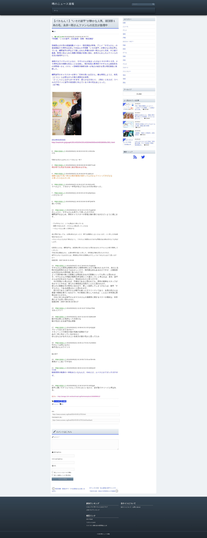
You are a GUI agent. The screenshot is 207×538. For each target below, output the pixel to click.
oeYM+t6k (91, 359)
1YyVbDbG (92, 343)
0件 (55, 31)
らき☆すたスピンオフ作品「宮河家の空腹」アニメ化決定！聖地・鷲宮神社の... (145, 143)
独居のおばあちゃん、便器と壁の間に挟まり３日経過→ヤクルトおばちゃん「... (145, 116)
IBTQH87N (91, 201)
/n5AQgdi (91, 385)
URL (55, 466)
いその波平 (57, 401)
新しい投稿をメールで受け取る (62, 475)
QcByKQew (91, 193)
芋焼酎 (64, 401)
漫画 (124, 34)
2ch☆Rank (89, 519)
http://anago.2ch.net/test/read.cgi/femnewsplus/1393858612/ (79, 396)
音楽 (124, 60)
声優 (124, 37)
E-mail (55, 459)
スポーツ (125, 67)
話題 (124, 23)
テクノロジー (127, 71)
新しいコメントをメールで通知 (62, 472)
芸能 (124, 56)
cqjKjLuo (91, 173)
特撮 (124, 45)
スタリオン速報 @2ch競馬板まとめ (96, 525)
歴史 (124, 82)
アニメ (125, 30)
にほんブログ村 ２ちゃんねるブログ (97, 507)
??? (87, 36)
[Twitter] (143, 156)
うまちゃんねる (91, 522)
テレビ (125, 64)
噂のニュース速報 (63, 3)
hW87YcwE (91, 165)
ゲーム (125, 52)
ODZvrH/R (91, 184)
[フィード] (135, 156)
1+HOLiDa (91, 151)
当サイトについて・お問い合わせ (130, 507)
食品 (124, 75)
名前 (54, 452)
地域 (124, 79)
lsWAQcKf (91, 368)
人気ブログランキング (92, 510)
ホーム (56, 10)
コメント (56, 404)
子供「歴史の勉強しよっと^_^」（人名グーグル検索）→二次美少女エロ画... (144, 107)
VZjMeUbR (92, 317)
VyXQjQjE (91, 327)
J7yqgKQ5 (92, 210)
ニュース (125, 26)
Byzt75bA (91, 308)
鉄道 (124, 49)
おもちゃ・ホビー (128, 41)
